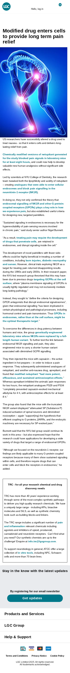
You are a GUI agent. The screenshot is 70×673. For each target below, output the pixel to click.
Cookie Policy (57, 656)
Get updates (32, 598)
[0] (57, 6)
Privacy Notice (39, 656)
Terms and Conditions (17, 656)
